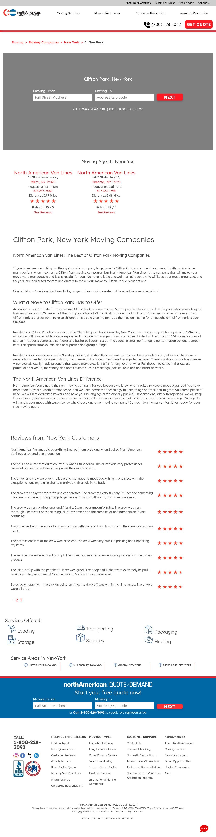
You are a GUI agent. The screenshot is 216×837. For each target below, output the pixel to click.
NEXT (170, 97)
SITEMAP (86, 818)
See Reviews (43, 212)
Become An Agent (165, 2)
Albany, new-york (129, 665)
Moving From (44, 91)
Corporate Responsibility (67, 785)
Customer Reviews (63, 755)
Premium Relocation (193, 13)
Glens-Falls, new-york (177, 665)
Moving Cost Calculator (66, 773)
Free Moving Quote (63, 767)
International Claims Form (144, 761)
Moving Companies (44, 42)
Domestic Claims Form (141, 755)
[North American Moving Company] (22, 18)
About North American (138, 2)
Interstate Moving (100, 761)
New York (72, 42)
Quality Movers (61, 761)
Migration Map (60, 779)
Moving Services (68, 13)
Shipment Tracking (139, 749)
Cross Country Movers (103, 755)
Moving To (103, 91)
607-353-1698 (106, 191)
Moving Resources (107, 13)
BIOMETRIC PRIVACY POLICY (120, 818)
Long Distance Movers (103, 749)
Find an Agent (186, 2)
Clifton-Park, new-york (43, 665)
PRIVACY (98, 818)
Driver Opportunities (178, 761)
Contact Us (204, 2)
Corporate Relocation (149, 13)
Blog (168, 773)
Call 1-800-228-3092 (87, 109)
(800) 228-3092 (166, 24)
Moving (18, 42)
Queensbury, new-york (87, 665)
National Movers (99, 773)
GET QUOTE (199, 24)
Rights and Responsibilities (144, 767)
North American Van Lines (43, 173)
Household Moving (101, 743)
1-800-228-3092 (27, 742)
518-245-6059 (42, 191)
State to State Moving (103, 767)
